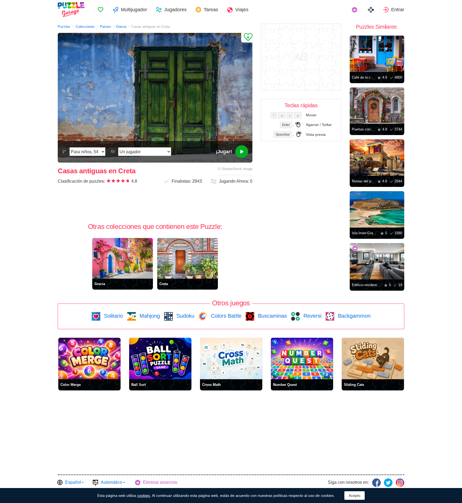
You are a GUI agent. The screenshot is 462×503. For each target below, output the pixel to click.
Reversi (311, 316)
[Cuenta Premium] (355, 9)
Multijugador (134, 9)
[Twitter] (388, 482)
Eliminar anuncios (160, 482)
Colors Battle (225, 316)
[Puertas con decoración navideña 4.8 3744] (377, 105)
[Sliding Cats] (373, 358)
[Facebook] (376, 482)
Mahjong (149, 316)
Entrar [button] (397, 9)
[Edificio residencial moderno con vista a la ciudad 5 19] (377, 261)
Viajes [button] (241, 9)
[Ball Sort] (160, 358)
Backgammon (353, 316)
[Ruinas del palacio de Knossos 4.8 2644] (377, 157)
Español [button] (73, 482)
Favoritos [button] (100, 9)
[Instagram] (400, 482)
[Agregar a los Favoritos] (246, 38)
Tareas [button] (211, 9)
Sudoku (184, 316)
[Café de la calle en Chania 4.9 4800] (377, 54)
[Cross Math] (231, 358)
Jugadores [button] (175, 9)
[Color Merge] (89, 358)
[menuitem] (100, 9)
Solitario (112, 316)
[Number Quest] (302, 358)
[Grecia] (122, 258)
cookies (143, 495)
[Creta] (187, 258)
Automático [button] (111, 482)
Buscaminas (271, 316)
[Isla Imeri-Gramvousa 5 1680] (377, 209)
